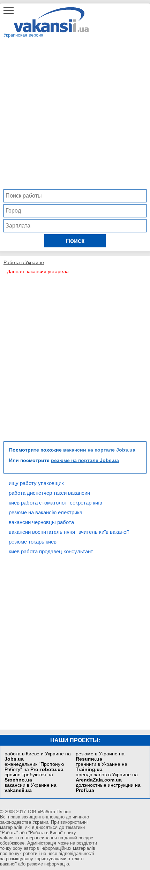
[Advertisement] (75, 112)
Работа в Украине (23, 262)
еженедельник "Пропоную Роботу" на (34, 767)
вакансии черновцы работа (41, 522)
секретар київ (86, 503)
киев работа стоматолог (37, 503)
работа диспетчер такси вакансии (49, 493)
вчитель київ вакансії (103, 532)
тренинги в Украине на (101, 767)
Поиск (75, 240)
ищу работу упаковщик (36, 483)
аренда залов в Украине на (107, 777)
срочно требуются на (29, 777)
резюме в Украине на (100, 756)
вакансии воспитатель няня (42, 532)
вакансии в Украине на (31, 788)
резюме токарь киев (33, 542)
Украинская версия (23, 35)
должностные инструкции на (108, 788)
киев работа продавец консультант (51, 551)
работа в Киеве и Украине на (38, 756)
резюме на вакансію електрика (45, 512)
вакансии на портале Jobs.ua (99, 450)
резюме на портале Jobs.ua (85, 460)
